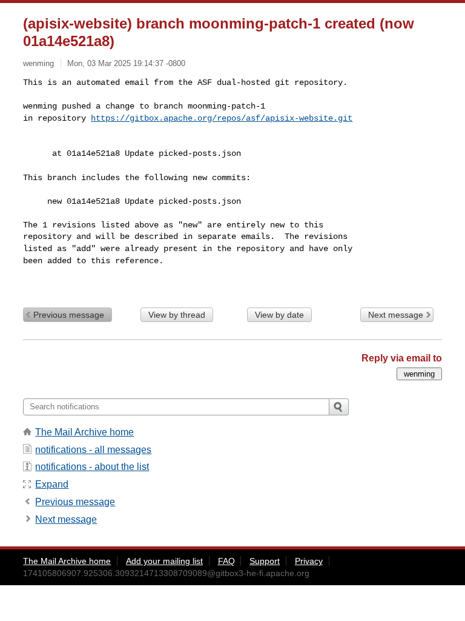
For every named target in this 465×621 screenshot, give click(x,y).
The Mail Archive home (84, 432)
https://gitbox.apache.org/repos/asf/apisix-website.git (221, 118)
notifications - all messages (93, 450)
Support (264, 561)
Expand (51, 484)
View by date (279, 315)
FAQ (226, 561)
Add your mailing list (164, 561)
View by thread (176, 315)
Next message (395, 315)
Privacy (309, 561)
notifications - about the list (92, 467)
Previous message (68, 315)
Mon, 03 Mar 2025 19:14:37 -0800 (126, 63)
